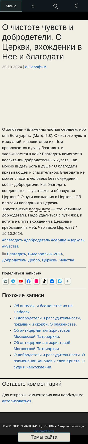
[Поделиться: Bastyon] (59, 281)
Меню (11, 6)
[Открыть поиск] (55, 6)
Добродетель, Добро (21, 260)
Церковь (49, 260)
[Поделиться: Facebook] (28, 281)
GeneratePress (44, 431)
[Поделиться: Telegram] (13, 281)
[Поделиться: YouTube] (21, 281)
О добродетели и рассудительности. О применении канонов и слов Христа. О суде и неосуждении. (49, 361)
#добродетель (37, 240)
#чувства (10, 246)
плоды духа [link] (39, 209)
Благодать (16, 254)
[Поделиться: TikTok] (44, 281)
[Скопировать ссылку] (5, 281)
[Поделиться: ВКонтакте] (52, 281)
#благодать (12, 240)
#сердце (59, 240)
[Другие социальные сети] (67, 281)
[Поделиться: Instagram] (36, 281)
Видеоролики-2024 (45, 254)
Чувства (66, 260)
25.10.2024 (12, 67)
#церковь (76, 240)
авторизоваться (16, 401)
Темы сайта (44, 437)
